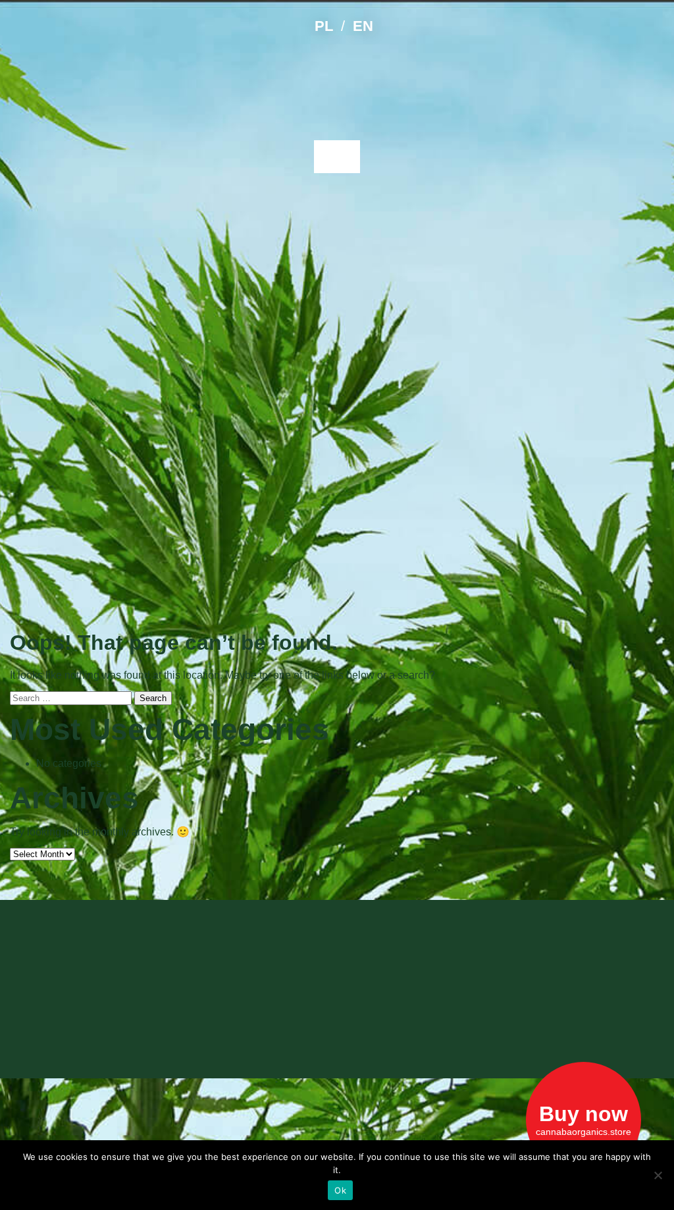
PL (324, 26)
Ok (340, 1190)
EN (363, 26)
